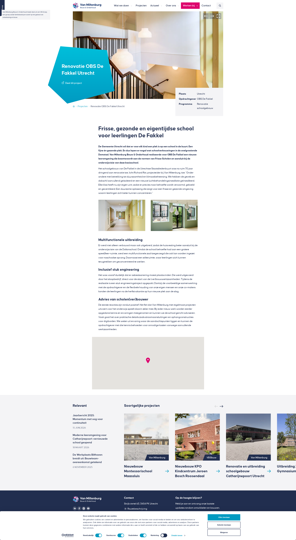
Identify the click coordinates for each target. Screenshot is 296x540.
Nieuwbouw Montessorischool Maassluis (138, 471)
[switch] (120, 535)
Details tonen (176, 535)
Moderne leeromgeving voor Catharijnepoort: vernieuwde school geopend (90, 439)
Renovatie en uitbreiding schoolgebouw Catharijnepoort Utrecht (245, 471)
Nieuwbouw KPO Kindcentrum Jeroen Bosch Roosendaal (191, 471)
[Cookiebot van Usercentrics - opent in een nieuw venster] (68, 535)
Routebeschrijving (137, 508)
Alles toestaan (224, 517)
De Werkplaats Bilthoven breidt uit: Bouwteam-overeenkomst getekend (87, 458)
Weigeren (224, 532)
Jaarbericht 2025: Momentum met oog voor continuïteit (88, 419)
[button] (123, 5)
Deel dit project (73, 83)
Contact (129, 497)
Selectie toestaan (224, 525)
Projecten (83, 106)
